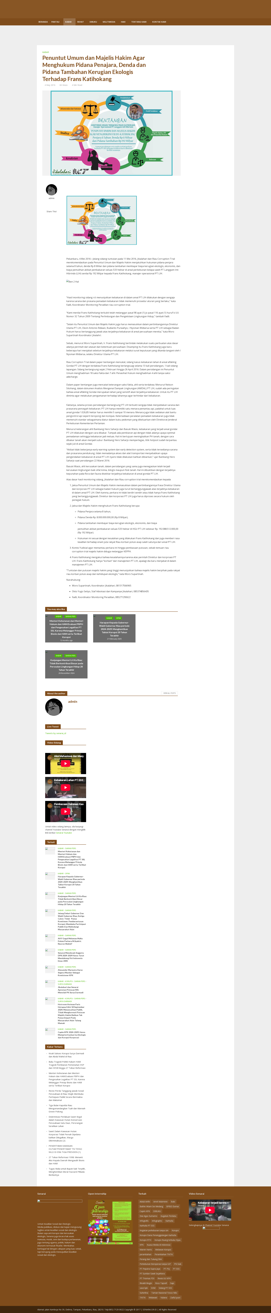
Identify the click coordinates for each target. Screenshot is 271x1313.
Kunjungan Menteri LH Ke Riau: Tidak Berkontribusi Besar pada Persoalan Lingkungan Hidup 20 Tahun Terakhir (66, 665)
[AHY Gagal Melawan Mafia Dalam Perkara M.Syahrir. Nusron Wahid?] (50, 937)
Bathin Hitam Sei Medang (151, 1206)
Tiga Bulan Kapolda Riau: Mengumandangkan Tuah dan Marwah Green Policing (67, 1108)
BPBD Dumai (172, 1206)
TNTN (142, 1297)
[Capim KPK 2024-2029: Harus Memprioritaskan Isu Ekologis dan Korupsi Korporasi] (50, 1031)
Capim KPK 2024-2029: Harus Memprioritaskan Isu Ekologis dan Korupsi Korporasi (72, 1035)
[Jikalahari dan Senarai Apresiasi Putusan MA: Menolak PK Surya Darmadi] (50, 983)
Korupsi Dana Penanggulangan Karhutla (158, 1235)
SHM (153, 1288)
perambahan (145, 1254)
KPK (142, 1244)
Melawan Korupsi (163, 1249)
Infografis (144, 1220)
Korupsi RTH (145, 1240)
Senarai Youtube (64, 832)
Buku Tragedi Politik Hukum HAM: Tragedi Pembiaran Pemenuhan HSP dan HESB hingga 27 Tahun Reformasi (67, 1064)
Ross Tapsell (161, 1283)
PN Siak (177, 1264)
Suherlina (144, 1292)
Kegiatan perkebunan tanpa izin (154, 1230)
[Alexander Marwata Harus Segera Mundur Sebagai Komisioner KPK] (50, 969)
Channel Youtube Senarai (217, 1225)
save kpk (144, 1288)
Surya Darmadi (65, 984)
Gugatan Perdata (168, 1216)
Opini (118, 618)
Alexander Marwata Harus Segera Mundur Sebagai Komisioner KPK (70, 972)
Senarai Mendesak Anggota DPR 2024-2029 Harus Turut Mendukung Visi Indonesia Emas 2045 (71, 957)
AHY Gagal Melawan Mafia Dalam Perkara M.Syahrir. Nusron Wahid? (70, 941)
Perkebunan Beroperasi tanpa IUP (155, 1264)
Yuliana (163, 1297)
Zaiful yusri (175, 1297)
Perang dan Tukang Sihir (151, 1259)
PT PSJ (167, 1268)
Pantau (55, 21)
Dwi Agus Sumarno (148, 1216)
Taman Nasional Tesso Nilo (164, 1292)
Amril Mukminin (160, 1201)
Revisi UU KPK (164, 1278)
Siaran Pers (70, 616)
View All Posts (169, 693)
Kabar (68, 21)
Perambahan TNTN (164, 1254)
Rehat (80, 21)
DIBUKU (93, 21)
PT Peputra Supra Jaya (150, 1268)
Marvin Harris (146, 1249)
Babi (173, 1201)
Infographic (157, 1220)
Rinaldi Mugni (146, 1283)
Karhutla (169, 1220)
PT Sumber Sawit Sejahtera (152, 1273)
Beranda (43, 21)
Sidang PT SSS (165, 1288)
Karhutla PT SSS (147, 1225)
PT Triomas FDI (147, 1278)
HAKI (123, 21)
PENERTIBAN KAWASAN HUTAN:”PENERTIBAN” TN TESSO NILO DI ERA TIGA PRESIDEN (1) (65, 1148)
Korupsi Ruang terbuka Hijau (168, 1240)
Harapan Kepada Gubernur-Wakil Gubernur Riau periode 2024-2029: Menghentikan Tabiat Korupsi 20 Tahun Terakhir (114, 629)
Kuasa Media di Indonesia (158, 1244)
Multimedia (109, 21)
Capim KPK (145, 1211)
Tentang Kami (139, 21)
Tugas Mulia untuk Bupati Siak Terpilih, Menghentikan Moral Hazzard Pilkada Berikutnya (67, 1171)
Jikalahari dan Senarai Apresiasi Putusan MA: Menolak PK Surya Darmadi (70, 990)
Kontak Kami (159, 21)
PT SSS (176, 1268)
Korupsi (69, 981)
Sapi (172, 1283)
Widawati (153, 1297)
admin (51, 198)
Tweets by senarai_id (55, 733)
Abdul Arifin (145, 1201)
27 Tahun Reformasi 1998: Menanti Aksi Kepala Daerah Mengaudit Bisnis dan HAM (66, 1160)
